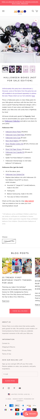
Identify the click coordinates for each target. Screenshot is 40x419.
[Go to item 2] (12, 69)
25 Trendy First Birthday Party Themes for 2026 (17, 280)
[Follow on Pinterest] (14, 388)
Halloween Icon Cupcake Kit (15, 152)
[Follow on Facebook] (3, 388)
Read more (5, 301)
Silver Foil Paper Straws (14, 149)
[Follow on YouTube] (20, 388)
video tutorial (29, 201)
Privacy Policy (6, 350)
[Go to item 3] (19, 69)
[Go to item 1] (5, 68)
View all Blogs (20, 311)
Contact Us (5, 343)
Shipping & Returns (8, 347)
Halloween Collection (12, 121)
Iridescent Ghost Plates (13, 132)
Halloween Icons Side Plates (15, 135)
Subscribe (10, 381)
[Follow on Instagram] (9, 388)
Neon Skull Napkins (12, 141)
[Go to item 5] (32, 69)
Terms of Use (6, 354)
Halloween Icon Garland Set (15, 174)
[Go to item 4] (26, 69)
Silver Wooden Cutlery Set (14, 144)
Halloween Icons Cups (13, 138)
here (33, 96)
